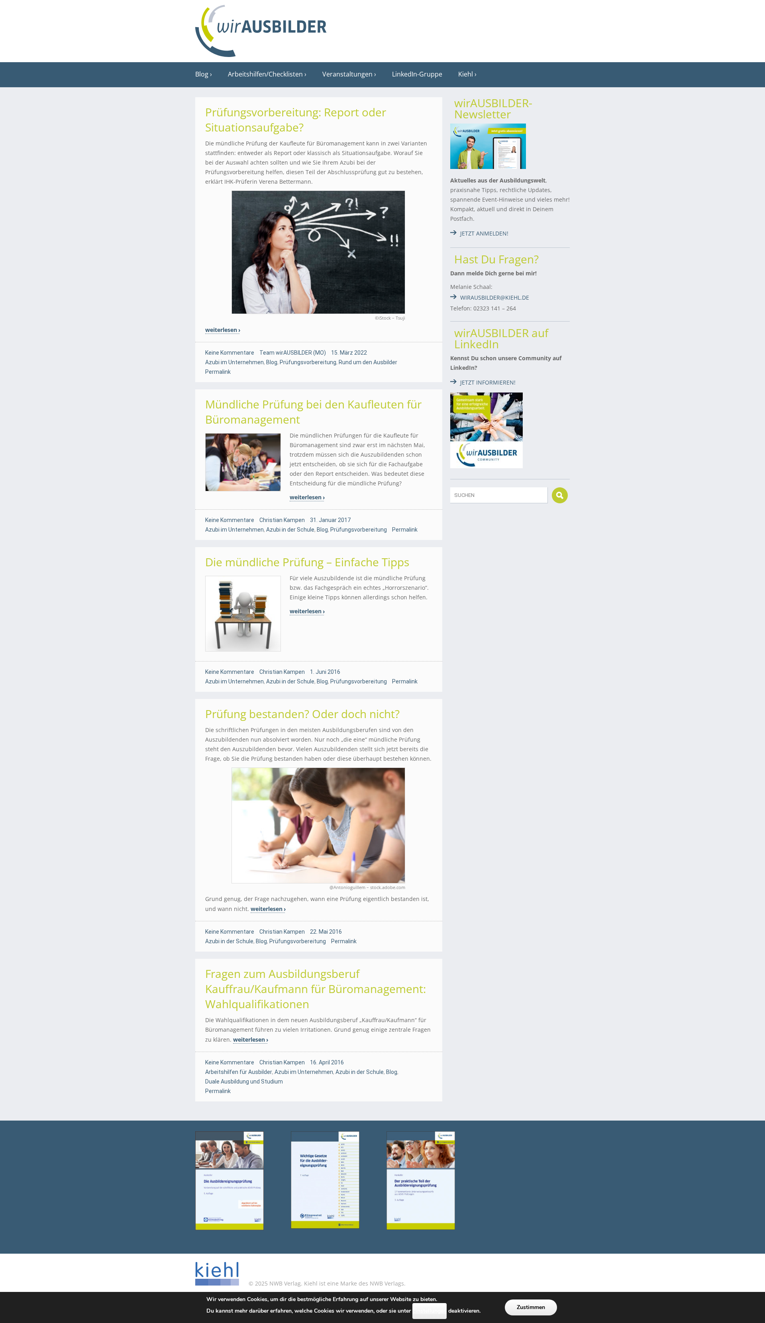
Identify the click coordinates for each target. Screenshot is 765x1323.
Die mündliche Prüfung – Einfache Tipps (307, 561)
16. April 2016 (327, 1062)
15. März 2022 (349, 352)
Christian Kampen (282, 520)
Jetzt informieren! (488, 382)
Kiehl (465, 74)
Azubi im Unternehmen (234, 362)
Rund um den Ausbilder (368, 362)
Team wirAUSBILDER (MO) (292, 352)
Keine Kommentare (229, 352)
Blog (201, 74)
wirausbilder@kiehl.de (494, 297)
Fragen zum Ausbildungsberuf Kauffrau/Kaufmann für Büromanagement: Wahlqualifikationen (315, 988)
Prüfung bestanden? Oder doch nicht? (302, 713)
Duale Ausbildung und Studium (244, 1081)
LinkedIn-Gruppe (417, 74)
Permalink (218, 372)
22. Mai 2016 (326, 931)
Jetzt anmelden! (484, 233)
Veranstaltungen (347, 74)
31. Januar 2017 (330, 520)
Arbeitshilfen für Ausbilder (238, 1072)
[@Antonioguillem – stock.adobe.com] (318, 825)
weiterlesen (221, 330)
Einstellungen (429, 1311)
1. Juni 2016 (325, 672)
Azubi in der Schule (290, 529)
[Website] (261, 28)
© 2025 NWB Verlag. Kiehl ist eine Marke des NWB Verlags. (326, 1283)
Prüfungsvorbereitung (308, 362)
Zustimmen (531, 1307)
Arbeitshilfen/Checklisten (265, 74)
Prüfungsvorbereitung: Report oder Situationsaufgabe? (295, 119)
